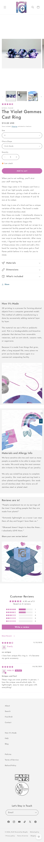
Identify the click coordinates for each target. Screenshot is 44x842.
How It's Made (11, 733)
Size (3, 130)
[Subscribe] (35, 812)
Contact (8, 722)
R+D (12, 832)
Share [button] (7, 284)
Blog (6, 744)
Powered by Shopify (21, 832)
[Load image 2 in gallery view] (22, 96)
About (7, 706)
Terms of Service (12, 760)
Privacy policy (10, 836)
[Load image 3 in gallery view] (33, 96)
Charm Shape (7, 141)
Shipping (14, 126)
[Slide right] (41, 96)
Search (8, 711)
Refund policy (34, 832)
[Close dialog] (42, 413)
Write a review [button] (22, 627)
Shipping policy (36, 836)
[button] (5, 7)
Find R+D (9, 717)
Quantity (5, 152)
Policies (8, 754)
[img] (7, 643)
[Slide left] (2, 96)
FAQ (6, 738)
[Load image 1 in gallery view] (11, 96)
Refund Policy (10, 765)
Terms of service (22, 836)
